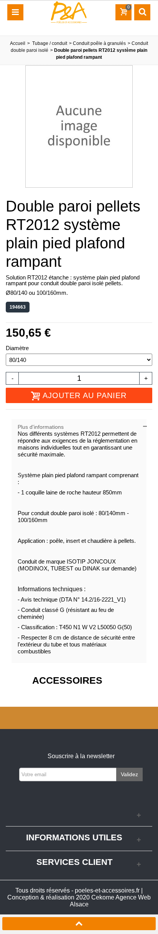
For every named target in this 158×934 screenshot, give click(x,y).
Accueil (17, 43)
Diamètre (18, 348)
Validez (129, 774)
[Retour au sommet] (79, 924)
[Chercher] (142, 12)
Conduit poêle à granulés (99, 43)
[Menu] (15, 12)
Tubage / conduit (49, 43)
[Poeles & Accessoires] (68, 12)
